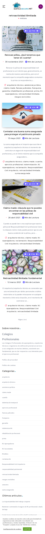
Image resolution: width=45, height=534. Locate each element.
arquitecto (6, 377)
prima (36, 91)
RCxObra (5, 454)
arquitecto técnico (15, 85)
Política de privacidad (9, 360)
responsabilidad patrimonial (12, 469)
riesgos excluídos (23, 97)
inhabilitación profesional (22, 91)
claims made (9, 88)
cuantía (38, 162)
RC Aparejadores (8, 444)
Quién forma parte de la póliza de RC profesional (19, 515)
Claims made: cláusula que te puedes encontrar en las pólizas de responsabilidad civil (22, 211)
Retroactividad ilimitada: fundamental (22, 278)
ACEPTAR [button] (27, 529)
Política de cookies (9, 365)
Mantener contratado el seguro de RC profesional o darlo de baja (22, 508)
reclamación (21, 167)
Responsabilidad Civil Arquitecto (13, 464)
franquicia (36, 88)
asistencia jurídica (33, 85)
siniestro (5, 485)
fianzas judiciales (23, 88)
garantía (6, 91)
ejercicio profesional (14, 164)
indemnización (30, 164)
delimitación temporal (10, 403)
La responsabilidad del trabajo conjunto (16, 502)
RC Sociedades (7, 449)
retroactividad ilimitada (28, 94)
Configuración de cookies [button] (12, 529)
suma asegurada (22, 173)
